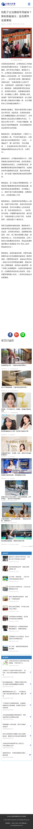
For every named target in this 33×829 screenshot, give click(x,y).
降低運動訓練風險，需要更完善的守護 (12, 541)
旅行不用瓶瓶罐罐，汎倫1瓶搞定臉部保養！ (14, 387)
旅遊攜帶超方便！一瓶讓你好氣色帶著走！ (14, 365)
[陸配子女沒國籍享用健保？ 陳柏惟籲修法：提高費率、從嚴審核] (10, 334)
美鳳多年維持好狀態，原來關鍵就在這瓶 (13, 475)
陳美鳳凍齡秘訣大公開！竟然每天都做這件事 (14, 431)
